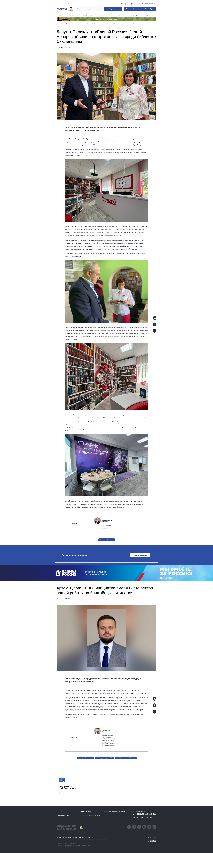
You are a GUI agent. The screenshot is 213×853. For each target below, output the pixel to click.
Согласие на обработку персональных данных (70, 847)
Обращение (113, 9)
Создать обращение (140, 555)
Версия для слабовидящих (148, 3)
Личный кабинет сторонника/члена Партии (140, 9)
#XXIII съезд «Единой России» (126, 758)
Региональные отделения (114, 811)
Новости (78, 23)
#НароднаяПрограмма (106, 539)
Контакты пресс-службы (90, 815)
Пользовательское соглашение (66, 842)
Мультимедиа (134, 15)
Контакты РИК (63, 815)
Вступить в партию (150, 15)
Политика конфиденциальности (66, 843)
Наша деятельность (88, 15)
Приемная (121, 15)
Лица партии (72, 15)
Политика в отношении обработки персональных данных (74, 845)
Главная (59, 23)
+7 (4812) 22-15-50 (143, 813)
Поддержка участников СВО (106, 19)
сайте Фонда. (132, 249)
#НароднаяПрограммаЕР (104, 758)
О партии (59, 15)
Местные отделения (105, 15)
